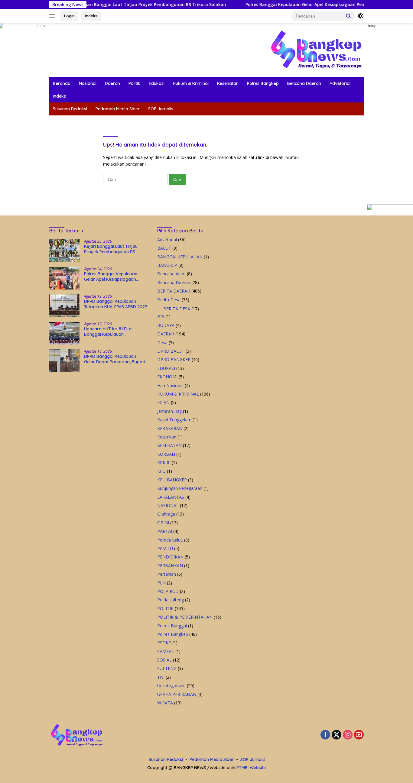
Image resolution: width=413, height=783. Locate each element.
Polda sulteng (170, 600)
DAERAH (165, 334)
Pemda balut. (170, 540)
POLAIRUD (168, 591)
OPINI (163, 523)
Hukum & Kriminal (191, 83)
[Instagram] (348, 735)
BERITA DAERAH (173, 291)
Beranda (61, 83)
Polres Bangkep (263, 83)
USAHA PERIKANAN (176, 694)
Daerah (112, 83)
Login (69, 15)
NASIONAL (168, 505)
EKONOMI (167, 377)
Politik (134, 83)
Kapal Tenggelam (174, 419)
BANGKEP (167, 265)
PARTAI (164, 531)
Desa (162, 342)
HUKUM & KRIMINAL (178, 394)
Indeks (91, 15)
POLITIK (165, 608)
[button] (349, 16)
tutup (41, 26)
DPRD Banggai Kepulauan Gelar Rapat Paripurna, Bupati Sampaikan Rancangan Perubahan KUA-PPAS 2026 (114, 359)
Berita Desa (168, 300)
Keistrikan (166, 437)
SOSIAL (164, 660)
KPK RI (164, 462)
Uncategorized (171, 685)
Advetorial (340, 83)
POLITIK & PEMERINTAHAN (185, 617)
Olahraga (166, 514)
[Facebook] (325, 735)
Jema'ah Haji (169, 411)
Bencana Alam (171, 274)
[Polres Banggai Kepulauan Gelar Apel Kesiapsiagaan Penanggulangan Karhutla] (64, 278)
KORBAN (166, 454)
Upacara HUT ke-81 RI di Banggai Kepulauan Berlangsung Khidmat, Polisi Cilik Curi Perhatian (112, 331)
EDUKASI (166, 368)
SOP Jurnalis (160, 109)
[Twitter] (336, 735)
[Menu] (53, 16)
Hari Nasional (170, 385)
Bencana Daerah (304, 83)
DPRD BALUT (170, 351)
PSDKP (164, 642)
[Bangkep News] (316, 49)
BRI (160, 316)
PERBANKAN (170, 565)
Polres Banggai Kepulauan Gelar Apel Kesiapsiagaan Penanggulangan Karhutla (293, 4)
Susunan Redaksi (70, 109)
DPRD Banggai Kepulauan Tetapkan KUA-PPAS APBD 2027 (115, 304)
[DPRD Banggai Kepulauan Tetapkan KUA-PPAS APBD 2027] (64, 305)
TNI (160, 677)
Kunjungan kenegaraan (179, 488)
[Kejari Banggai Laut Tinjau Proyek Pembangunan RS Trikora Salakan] (64, 250)
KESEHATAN (169, 445)
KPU (161, 471)
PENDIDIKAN (170, 557)
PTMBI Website (251, 767)
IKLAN (163, 402)
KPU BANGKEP (172, 480)
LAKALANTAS (170, 497)
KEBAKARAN (169, 428)
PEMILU (165, 548)
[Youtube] (359, 735)
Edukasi (156, 83)
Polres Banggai (172, 626)
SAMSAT (165, 651)
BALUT (164, 248)
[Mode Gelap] (361, 16)
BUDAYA (165, 325)
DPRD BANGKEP (173, 359)
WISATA (165, 703)
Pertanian (166, 574)
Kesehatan (228, 83)
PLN (161, 583)
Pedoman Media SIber (118, 109)
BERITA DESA (176, 309)
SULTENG (167, 668)
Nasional (87, 83)
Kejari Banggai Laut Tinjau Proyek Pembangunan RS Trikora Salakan (118, 4)
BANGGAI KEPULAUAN (180, 257)
